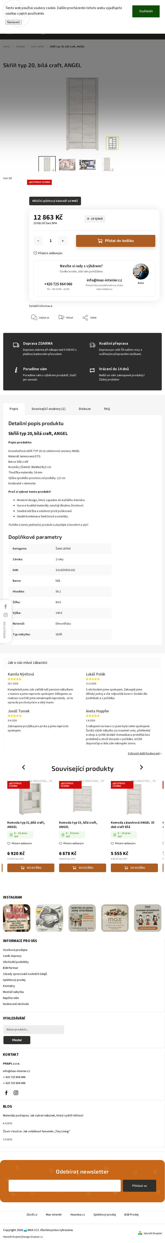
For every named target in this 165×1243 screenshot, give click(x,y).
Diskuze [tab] (85, 408)
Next (142, 767)
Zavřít (146, 331)
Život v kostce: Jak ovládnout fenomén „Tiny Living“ (36, 1131)
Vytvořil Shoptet (153, 1233)
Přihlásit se (139, 1185)
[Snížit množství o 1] (38, 241)
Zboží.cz (31, 1215)
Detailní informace (40, 306)
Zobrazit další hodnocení (144, 753)
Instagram (16, 1093)
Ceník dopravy (12, 956)
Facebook (6, 1093)
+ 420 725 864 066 (14, 1077)
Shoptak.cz (37, 1237)
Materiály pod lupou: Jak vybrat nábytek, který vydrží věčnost (43, 1115)
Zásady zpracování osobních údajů (25, 974)
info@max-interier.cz (104, 280)
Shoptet (16, 1237)
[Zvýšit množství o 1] (62, 241)
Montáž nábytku (13, 992)
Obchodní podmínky (16, 962)
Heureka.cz (77, 1215)
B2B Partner (10, 968)
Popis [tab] (14, 408)
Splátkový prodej (14, 980)
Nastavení (13, 22)
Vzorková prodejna (15, 950)
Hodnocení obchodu (16, 1004)
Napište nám (11, 998)
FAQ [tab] (107, 408)
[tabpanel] (31, 826)
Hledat (17, 1040)
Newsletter (4, 629)
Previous (24, 767)
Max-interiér (54, 1215)
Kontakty (9, 986)
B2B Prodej (131, 1215)
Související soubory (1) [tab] (49, 408)
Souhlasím (146, 11)
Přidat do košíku (119, 241)
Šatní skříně (63, 549)
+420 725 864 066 (58, 284)
